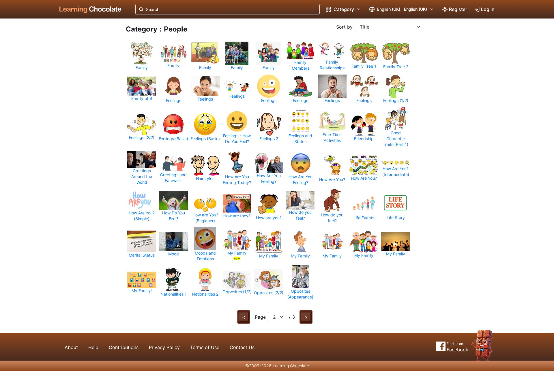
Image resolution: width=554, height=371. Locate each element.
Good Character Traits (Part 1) (395, 138)
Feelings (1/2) (395, 100)
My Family (236, 253)
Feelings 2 (268, 138)
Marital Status (142, 255)
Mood (173, 253)
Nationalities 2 (205, 294)
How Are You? (332, 179)
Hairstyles (205, 178)
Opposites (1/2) (237, 291)
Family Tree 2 (395, 66)
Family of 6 (141, 98)
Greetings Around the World (141, 176)
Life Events (363, 217)
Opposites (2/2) (268, 292)
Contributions (123, 347)
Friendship (364, 138)
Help (93, 347)
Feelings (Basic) (173, 138)
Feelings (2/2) (141, 137)
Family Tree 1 (363, 66)
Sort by (344, 27)
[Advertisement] (86, 114)
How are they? (236, 215)
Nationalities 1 (173, 294)
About (71, 347)
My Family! (142, 290)
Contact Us (242, 347)
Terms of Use (204, 347)
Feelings (173, 100)
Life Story (396, 217)
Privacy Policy (164, 347)
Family (142, 67)
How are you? (269, 217)
